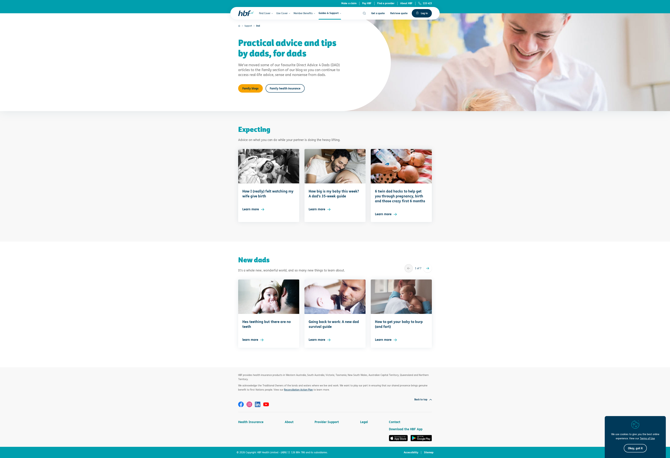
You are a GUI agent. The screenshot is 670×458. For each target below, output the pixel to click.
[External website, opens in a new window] (241, 404)
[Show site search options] (364, 13)
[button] (635, 448)
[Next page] (427, 268)
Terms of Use (647, 438)
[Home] (239, 26)
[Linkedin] (257, 404)
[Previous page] (408, 268)
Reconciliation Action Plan (298, 389)
